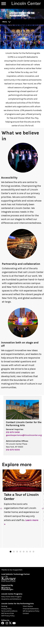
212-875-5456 (13, 432)
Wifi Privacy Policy (8, 616)
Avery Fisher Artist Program (11, 597)
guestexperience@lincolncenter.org (24, 435)
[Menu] (3, 3)
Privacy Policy (6, 609)
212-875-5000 (13, 449)
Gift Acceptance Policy (31, 611)
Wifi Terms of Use (7, 613)
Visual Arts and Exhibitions (11, 599)
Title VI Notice (28, 606)
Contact (26, 613)
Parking (4, 606)
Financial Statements (31, 609)
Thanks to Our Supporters (11, 570)
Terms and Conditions (9, 611)
